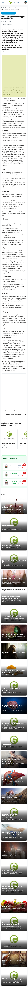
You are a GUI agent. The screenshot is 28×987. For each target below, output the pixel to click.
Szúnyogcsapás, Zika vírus (10, 797)
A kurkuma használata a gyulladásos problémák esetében (13, 671)
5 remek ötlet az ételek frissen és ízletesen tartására (12, 887)
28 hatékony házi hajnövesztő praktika (13, 979)
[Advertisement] (14, 71)
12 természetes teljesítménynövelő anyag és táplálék (12, 760)
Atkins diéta (6, 906)
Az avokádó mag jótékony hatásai (12, 634)
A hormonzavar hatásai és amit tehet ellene (13, 653)
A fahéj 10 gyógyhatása (9, 870)
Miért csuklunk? (7, 944)
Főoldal (2, 7)
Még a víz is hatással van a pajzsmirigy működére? (10, 815)
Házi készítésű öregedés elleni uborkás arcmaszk (14, 724)
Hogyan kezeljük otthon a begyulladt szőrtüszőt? (13, 506)
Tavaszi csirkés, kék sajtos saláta (12, 616)
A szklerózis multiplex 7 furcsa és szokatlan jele (12, 706)
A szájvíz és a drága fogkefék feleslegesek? (11, 689)
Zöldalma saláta (7, 744)
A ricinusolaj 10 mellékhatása (11, 545)
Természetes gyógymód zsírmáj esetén (12, 778)
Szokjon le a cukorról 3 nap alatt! (12, 961)
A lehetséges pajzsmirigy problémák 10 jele (14, 561)
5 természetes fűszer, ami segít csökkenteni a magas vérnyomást (12, 833)
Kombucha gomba (8, 525)
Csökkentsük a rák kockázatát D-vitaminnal (12, 579)
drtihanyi (16, 2)
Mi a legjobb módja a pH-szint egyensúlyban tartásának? (11, 597)
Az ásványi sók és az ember (10, 852)
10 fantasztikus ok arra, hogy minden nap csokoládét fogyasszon (13, 923)
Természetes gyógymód (10, 7)
